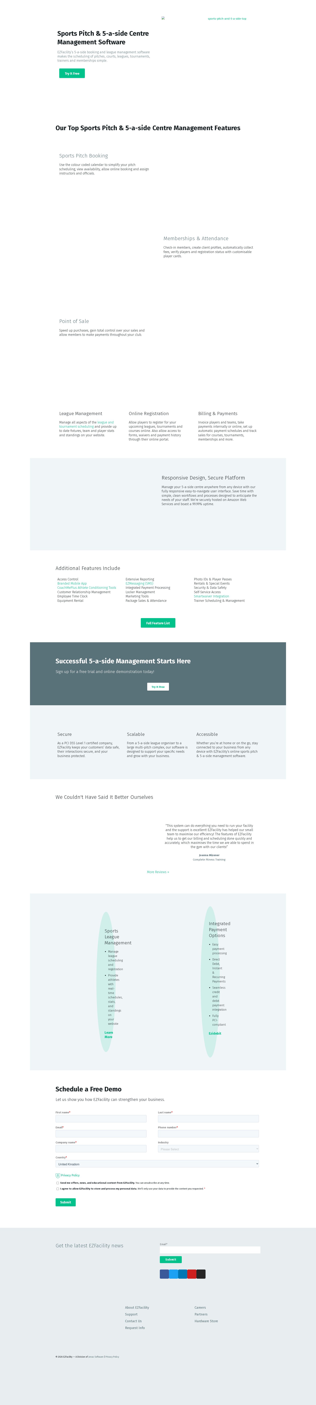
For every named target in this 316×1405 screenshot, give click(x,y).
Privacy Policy (112, 1357)
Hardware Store (206, 1321)
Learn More (109, 1035)
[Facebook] (164, 1274)
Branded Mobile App (72, 583)
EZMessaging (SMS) (139, 583)
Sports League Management (118, 937)
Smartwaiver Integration (211, 596)
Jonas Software (96, 1357)
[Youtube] (191, 1274)
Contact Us (133, 1321)
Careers (200, 1308)
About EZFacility (137, 1308)
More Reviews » (158, 872)
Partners (201, 1314)
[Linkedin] (182, 1274)
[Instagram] (201, 1274)
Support (131, 1314)
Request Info (135, 1328)
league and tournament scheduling (86, 424)
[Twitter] (173, 1274)
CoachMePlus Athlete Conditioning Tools (86, 588)
